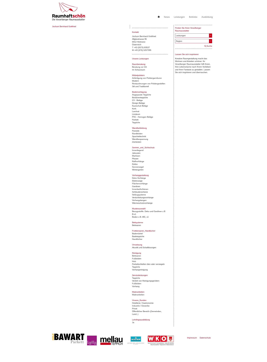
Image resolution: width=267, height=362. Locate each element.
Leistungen (179, 17)
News (167, 17)
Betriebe (193, 17)
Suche (209, 46)
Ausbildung (207, 17)
